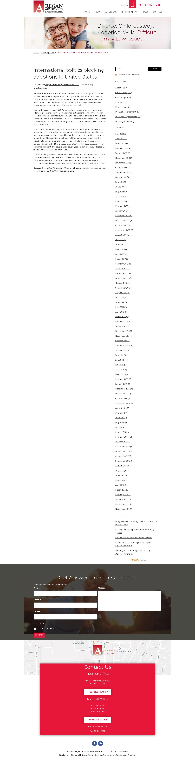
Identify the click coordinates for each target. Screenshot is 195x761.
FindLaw (132, 755)
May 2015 (119, 365)
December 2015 (122, 331)
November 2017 (122, 220)
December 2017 (122, 216)
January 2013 (121, 499)
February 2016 (121, 321)
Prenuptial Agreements (126, 117)
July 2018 (119, 182)
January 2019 (121, 153)
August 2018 (121, 177)
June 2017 (119, 244)
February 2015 (121, 379)
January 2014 (121, 442)
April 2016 (119, 312)
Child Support (121, 97)
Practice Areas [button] (129, 12)
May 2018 (119, 192)
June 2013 (119, 475)
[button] (193, 746)
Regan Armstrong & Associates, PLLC (62, 85)
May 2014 (119, 422)
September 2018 (122, 172)
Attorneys (110, 12)
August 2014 (121, 408)
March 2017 (120, 259)
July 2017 (119, 240)
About (97, 12)
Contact (157, 12)
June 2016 (119, 302)
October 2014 (121, 398)
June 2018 (119, 187)
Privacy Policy (86, 755)
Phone (37, 612)
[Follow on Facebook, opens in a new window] (94, 743)
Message (102, 588)
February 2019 (121, 148)
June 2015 (119, 360)
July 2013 (119, 471)
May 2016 (119, 307)
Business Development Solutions (109, 755)
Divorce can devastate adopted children (133, 538)
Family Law (120, 107)
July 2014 (119, 413)
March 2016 (120, 317)
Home (87, 12)
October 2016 (121, 283)
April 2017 (119, 254)
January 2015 (121, 384)
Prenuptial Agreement (125, 112)
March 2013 (120, 490)
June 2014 (120, 418)
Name (37, 588)
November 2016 (122, 278)
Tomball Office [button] (98, 719)
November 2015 (122, 336)
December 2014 (122, 389)
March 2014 (120, 432)
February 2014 (121, 437)
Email (37, 600)
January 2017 (121, 269)
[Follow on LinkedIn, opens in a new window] (100, 743)
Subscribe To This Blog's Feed (128, 75)
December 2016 (122, 273)
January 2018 (121, 211)
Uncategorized (40, 88)
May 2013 (119, 480)
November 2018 (122, 163)
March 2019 (120, 143)
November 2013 (122, 451)
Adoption (119, 88)
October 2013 (121, 456)
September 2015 (122, 345)
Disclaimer (39, 624)
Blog (146, 12)
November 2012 (122, 509)
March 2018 (120, 201)
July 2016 (119, 297)
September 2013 (122, 461)
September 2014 (122, 403)
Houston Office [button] (98, 692)
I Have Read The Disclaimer (48, 629)
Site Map (75, 755)
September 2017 (122, 230)
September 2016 (122, 288)
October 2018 (121, 167)
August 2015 (120, 350)
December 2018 (122, 158)
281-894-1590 (149, 5)
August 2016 (121, 293)
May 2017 (119, 249)
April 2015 (119, 369)
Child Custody (121, 93)
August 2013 (121, 466)
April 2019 (119, 139)
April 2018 (119, 196)
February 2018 (121, 206)
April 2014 (119, 427)
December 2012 (122, 504)
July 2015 (119, 355)
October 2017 (121, 225)
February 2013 (121, 495)
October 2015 (121, 341)
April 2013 (119, 485)
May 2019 (119, 134)
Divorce (118, 102)
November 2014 (122, 394)
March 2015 (120, 374)
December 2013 (122, 446)
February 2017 (121, 264)
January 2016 (121, 326)
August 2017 (121, 235)
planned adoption (55, 102)
